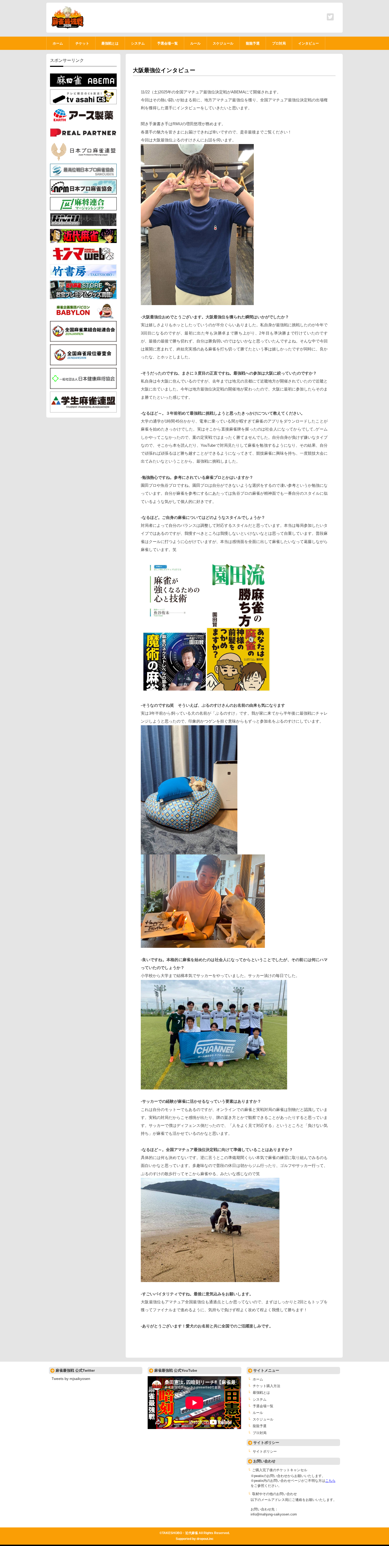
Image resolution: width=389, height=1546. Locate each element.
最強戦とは (261, 1393)
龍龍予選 (259, 1426)
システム (259, 1399)
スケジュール (263, 1419)
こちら (330, 1481)
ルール (258, 1413)
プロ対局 (259, 1433)
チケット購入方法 (266, 1386)
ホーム (258, 1379)
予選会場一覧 (263, 1406)
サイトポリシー (265, 1451)
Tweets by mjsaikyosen (71, 1378)
